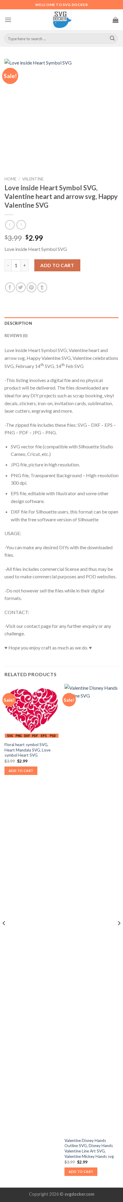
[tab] (61, 323)
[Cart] (116, 19)
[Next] (119, 935)
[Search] (112, 39)
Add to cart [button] (21, 771)
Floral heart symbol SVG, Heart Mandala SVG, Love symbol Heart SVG (27, 750)
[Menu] (8, 19)
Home (10, 178)
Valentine (33, 178)
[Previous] (4, 935)
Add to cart (57, 265)
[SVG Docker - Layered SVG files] (61, 19)
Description (18, 323)
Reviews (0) (15, 335)
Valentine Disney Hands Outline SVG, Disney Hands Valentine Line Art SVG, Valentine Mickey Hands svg (89, 1148)
